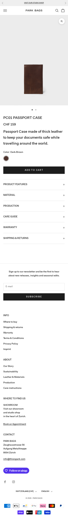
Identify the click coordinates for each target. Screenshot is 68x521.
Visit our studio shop (34, 3)
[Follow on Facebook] (5, 481)
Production (9, 383)
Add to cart (34, 170)
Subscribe (34, 297)
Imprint (7, 349)
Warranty (8, 333)
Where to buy (10, 322)
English (45, 491)
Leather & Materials (13, 377)
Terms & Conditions (13, 338)
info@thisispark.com (14, 459)
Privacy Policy (10, 344)
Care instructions (12, 388)
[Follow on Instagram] (13, 481)
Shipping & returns (13, 327)
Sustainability (10, 372)
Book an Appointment (14, 424)
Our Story (8, 366)
